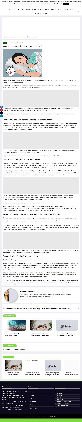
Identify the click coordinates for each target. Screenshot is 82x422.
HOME (9, 9)
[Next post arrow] (78, 308)
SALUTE (14, 9)
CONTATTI (59, 396)
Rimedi (32, 394)
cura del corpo (34, 407)
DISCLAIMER (60, 399)
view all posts (23, 299)
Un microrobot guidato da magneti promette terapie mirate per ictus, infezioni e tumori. (64, 334)
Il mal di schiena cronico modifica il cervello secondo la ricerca (12, 334)
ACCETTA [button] (66, 3)
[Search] (78, 11)
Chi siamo (59, 392)
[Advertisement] (41, 27)
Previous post (37, 306)
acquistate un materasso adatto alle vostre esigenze (45, 218)
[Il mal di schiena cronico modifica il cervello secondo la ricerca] (15, 325)
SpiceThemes (53, 415)
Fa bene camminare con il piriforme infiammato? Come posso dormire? (23, 309)
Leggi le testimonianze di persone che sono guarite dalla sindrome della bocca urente (14, 396)
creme (31, 397)
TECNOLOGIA (38, 13)
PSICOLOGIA (41, 9)
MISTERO (45, 13)
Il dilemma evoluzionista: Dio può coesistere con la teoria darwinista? (41, 374)
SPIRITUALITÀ (21, 9)
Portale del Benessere (62, 404)
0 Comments (20, 42)
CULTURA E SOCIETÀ (69, 9)
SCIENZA (27, 9)
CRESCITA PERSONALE (50, 9)
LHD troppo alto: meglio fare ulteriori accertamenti (56, 308)
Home (31, 391)
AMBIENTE (60, 9)
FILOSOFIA (33, 9)
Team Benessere (13, 42)
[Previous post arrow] (3, 308)
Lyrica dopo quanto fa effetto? (15, 408)
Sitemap (59, 406)
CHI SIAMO (59, 394)
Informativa (72, 3)
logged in (12, 349)
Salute (5, 42)
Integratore (33, 401)
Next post (44, 306)
